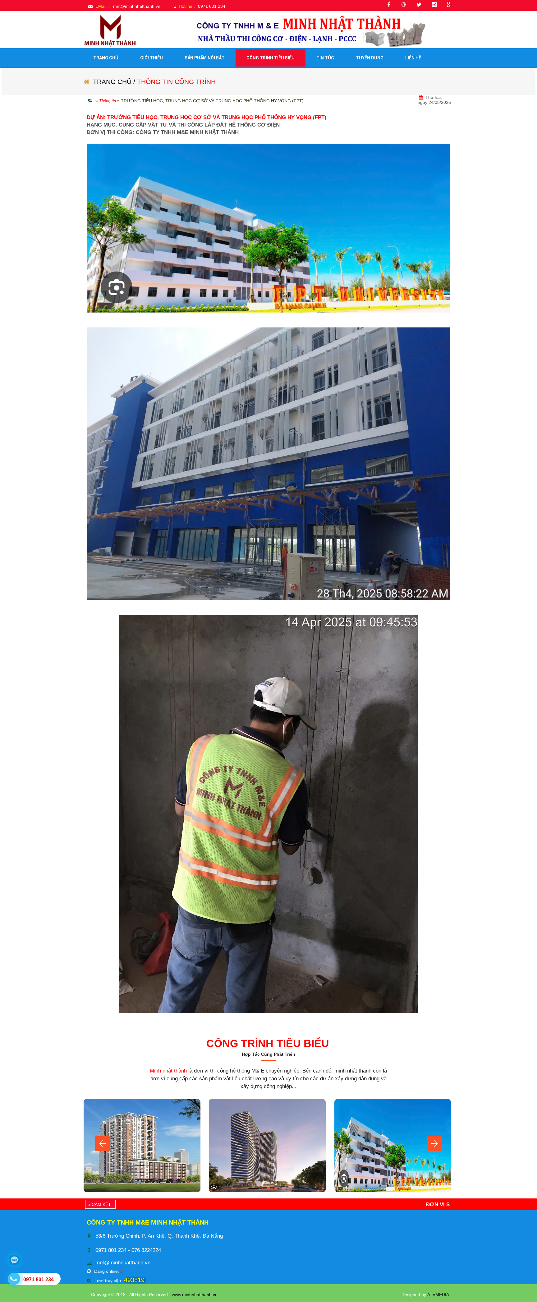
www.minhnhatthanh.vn (195, 1294)
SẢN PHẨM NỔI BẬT (205, 57)
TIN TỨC (325, 57)
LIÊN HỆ (413, 57)
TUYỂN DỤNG (369, 57)
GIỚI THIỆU (151, 57)
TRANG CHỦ (105, 57)
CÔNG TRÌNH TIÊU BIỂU (270, 57)
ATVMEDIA (438, 1294)
